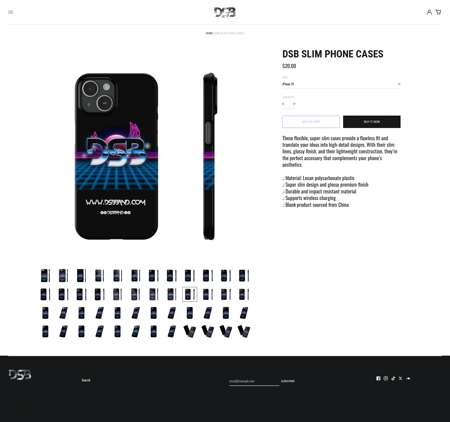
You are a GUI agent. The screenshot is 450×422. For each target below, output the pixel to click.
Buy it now (372, 122)
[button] (438, 12)
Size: (285, 77)
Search (86, 379)
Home (209, 33)
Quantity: (288, 97)
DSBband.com (25, 401)
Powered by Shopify (15, 407)
